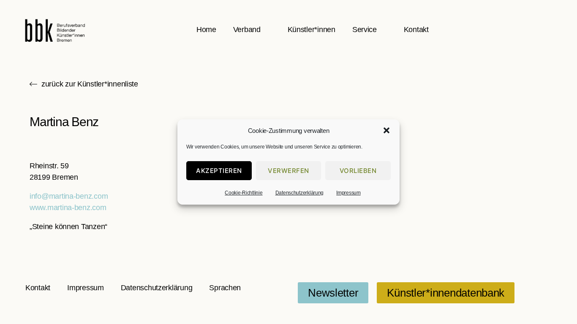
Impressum (348, 193)
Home (206, 29)
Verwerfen (288, 171)
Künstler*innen (311, 29)
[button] (386, 130)
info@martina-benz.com (69, 196)
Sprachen (225, 288)
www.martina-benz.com (68, 207)
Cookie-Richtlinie (243, 193)
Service (364, 29)
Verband (247, 29)
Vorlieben (358, 171)
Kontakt (416, 29)
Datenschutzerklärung (299, 193)
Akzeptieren (219, 171)
